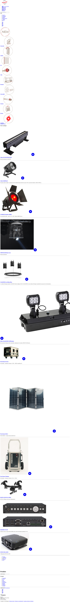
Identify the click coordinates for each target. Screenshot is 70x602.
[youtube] (2, 592)
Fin (2, 560)
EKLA (4, 433)
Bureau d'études (4, 18)
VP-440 (4, 529)
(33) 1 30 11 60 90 (6, 6)
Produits (3, 17)
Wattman (4, 476)
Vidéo (3, 580)
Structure (3, 583)
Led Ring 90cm (6, 282)
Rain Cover (5, 252)
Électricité (3, 581)
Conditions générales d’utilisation (28, 601)
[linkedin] (2, 590)
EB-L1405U (4, 552)
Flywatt (4, 361)
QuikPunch (4, 180)
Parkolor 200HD (6, 214)
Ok (1, 13)
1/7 (5, 558)
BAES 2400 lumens (7, 341)
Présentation (4, 15)
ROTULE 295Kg (5, 497)
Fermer (1, 561)
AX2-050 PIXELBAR (6, 157)
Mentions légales (11, 601)
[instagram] (2, 591)
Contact (3, 20)
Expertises (3, 16)
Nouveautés (4, 578)
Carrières (3, 19)
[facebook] (2, 589)
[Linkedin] (2, 23)
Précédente (4, 557)
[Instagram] (2, 24)
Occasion (3, 585)
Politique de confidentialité (19, 601)
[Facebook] (2, 22)
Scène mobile (4, 582)
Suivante (3, 559)
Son (2, 579)
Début (4, 556)
